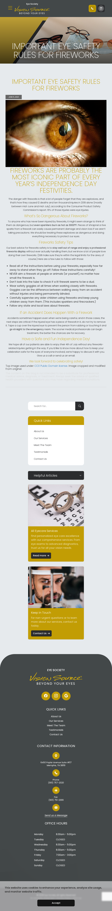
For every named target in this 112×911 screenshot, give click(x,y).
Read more (39, 555)
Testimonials (41, 452)
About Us (39, 431)
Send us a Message (56, 815)
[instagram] (56, 696)
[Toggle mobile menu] (10, 8)
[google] (66, 696)
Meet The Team (42, 445)
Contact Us (40, 459)
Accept (56, 903)
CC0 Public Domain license (50, 366)
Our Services (41, 438)
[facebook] (45, 696)
